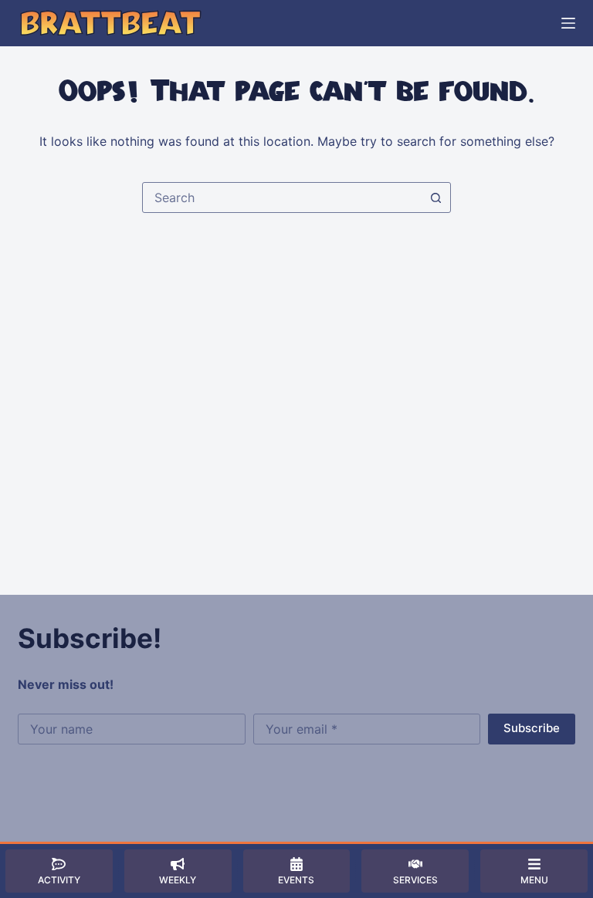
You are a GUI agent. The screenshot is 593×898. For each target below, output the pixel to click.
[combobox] (282, 197)
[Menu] (568, 23)
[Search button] (435, 197)
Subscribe (531, 728)
